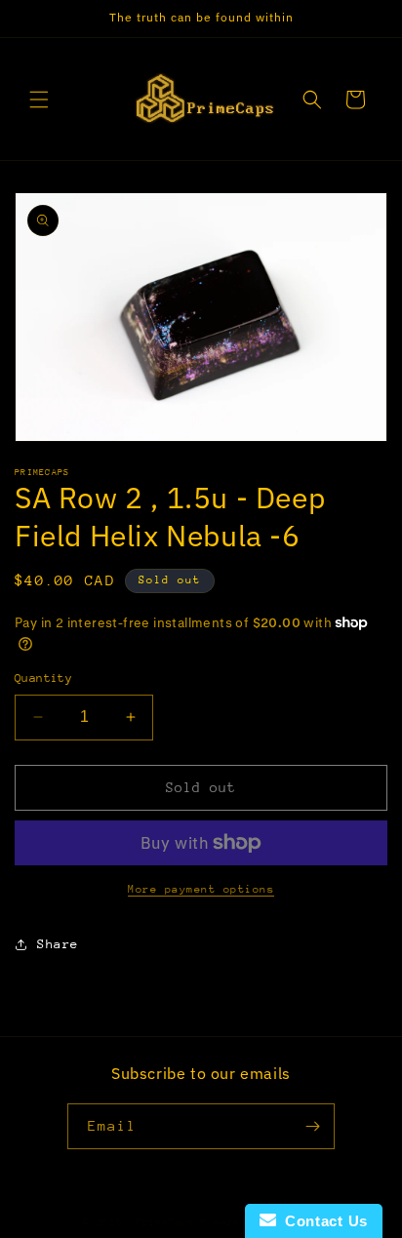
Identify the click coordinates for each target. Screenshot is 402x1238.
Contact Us (322, 1221)
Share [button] (58, 944)
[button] (39, 99)
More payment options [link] (201, 889)
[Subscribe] (312, 1126)
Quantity (43, 678)
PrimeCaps (168, 1222)
